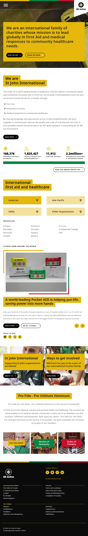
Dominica (35, 226)
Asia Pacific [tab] (58, 200)
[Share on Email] (5, 337)
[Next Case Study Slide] (82, 326)
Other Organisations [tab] (63, 211)
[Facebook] (47, 472)
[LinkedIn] (62, 472)
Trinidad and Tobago (68, 229)
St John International (21, 358)
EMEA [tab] (12, 211)
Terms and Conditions (53, 488)
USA (61, 232)
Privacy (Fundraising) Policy (55, 493)
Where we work (33, 55)
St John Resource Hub (53, 479)
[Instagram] (52, 472)
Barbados (7, 229)
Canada (6, 236)
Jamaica (34, 236)
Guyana (34, 232)
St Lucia (62, 226)
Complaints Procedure (53, 496)
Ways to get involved (63, 358)
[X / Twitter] (57, 472)
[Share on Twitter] (15, 337)
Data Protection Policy (54, 491)
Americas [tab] (13, 200)
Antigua (7, 226)
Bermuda (7, 232)
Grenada (35, 229)
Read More (9, 137)
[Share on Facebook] (10, 337)
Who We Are (13, 55)
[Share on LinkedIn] (20, 337)
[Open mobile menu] (5, 5)
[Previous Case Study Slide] (76, 326)
